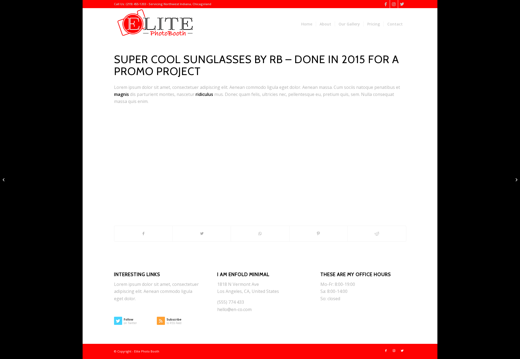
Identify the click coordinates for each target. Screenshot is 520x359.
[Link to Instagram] (394, 4)
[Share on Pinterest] (318, 233)
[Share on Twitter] (202, 233)
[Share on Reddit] (377, 233)
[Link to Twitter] (402, 4)
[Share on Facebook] (143, 233)
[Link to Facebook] (386, 4)
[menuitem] (307, 24)
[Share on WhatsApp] (260, 233)
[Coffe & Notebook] (4, 180)
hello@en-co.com (234, 309)
